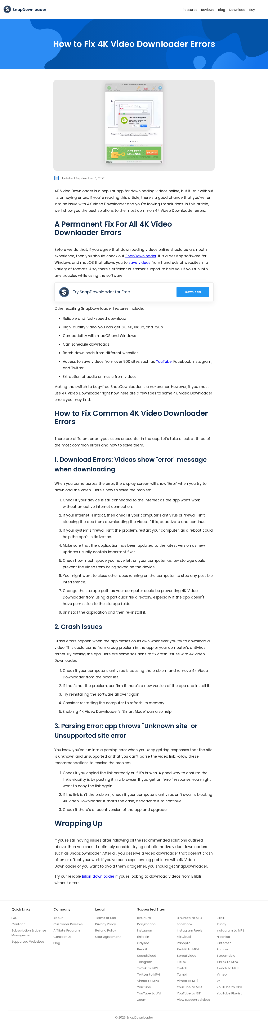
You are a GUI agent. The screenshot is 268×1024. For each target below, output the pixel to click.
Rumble (222, 949)
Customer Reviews (68, 924)
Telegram (144, 962)
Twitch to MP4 (228, 968)
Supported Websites (28, 941)
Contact (18, 924)
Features (190, 9)
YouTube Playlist (229, 993)
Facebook (184, 924)
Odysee (143, 943)
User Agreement (108, 936)
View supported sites (193, 999)
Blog (221, 9)
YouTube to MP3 (229, 987)
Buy (252, 9)
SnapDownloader (140, 256)
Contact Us (62, 936)
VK (219, 980)
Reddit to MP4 (188, 949)
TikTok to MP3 (147, 968)
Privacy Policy (105, 924)
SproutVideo (186, 955)
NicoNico (223, 936)
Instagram (145, 930)
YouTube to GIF (189, 993)
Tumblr (182, 974)
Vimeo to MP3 (187, 980)
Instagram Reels (189, 930)
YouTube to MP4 (189, 987)
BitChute (144, 918)
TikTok (181, 962)
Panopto (184, 943)
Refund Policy (105, 930)
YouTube (164, 361)
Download (237, 9)
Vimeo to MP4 (148, 980)
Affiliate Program (66, 930)
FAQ (15, 918)
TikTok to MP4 (227, 962)
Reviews (207, 9)
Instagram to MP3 (230, 930)
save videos (139, 262)
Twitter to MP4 (148, 974)
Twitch (182, 968)
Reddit (142, 949)
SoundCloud (146, 955)
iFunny (221, 924)
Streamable (226, 955)
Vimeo (222, 974)
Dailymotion (146, 924)
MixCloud (184, 936)
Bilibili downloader (98, 876)
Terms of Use (105, 918)
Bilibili (220, 918)
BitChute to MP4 (189, 918)
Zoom (141, 999)
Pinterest (224, 943)
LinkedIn (143, 936)
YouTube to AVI (149, 993)
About (58, 918)
